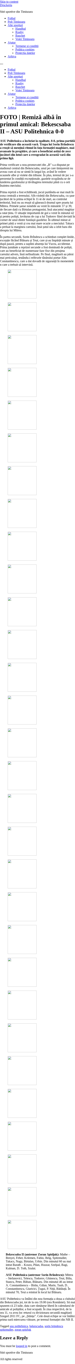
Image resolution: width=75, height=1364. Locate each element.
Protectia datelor (25, 53)
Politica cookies (24, 49)
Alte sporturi (15, 25)
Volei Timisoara (24, 39)
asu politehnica (19, 1326)
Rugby (19, 32)
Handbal (20, 28)
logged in (21, 1346)
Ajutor (12, 42)
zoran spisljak (23, 1329)
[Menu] (1, 64)
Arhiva (12, 56)
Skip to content (9, 1)
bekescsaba (36, 1326)
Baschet (20, 35)
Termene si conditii (26, 46)
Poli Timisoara (16, 21)
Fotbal (11, 18)
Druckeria (6, 5)
